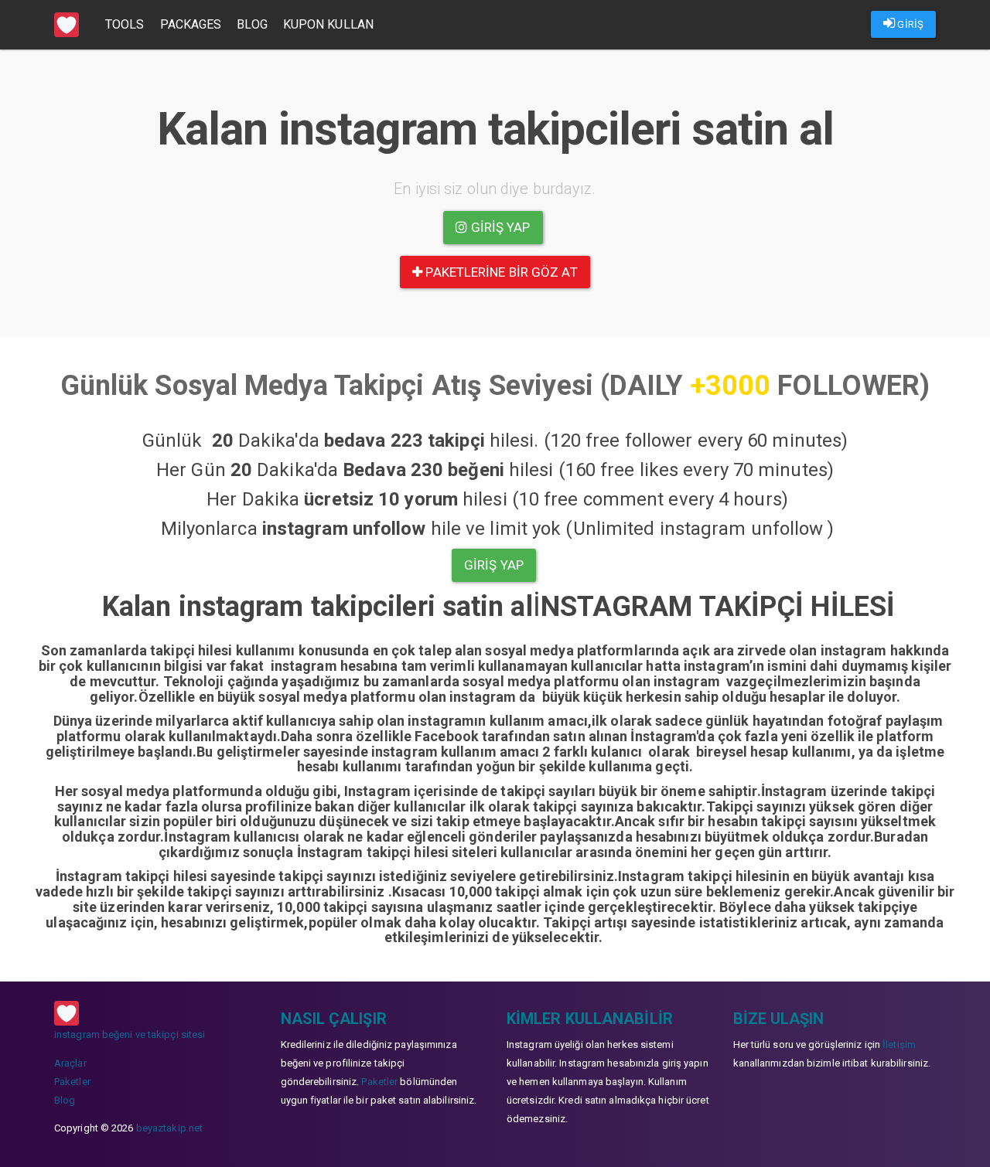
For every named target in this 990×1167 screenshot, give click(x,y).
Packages (191, 24)
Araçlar (70, 1063)
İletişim (899, 1044)
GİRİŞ (909, 24)
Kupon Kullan (328, 24)
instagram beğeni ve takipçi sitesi (129, 1034)
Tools (125, 24)
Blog (252, 24)
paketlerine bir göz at (499, 272)
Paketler (72, 1081)
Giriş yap (499, 227)
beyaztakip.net (169, 1128)
